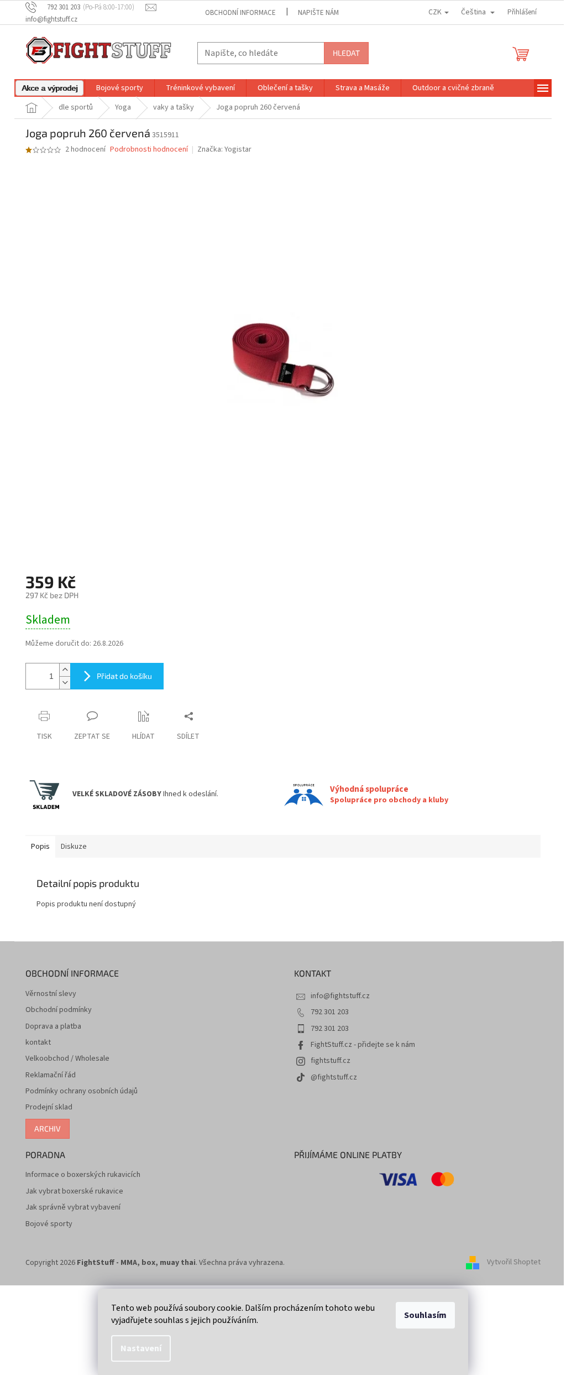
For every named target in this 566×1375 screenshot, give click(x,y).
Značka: (224, 149)
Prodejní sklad (48, 1107)
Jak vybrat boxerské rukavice (74, 1191)
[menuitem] (49, 88)
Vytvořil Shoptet (514, 1262)
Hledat (346, 53)
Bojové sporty (48, 1224)
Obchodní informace (240, 13)
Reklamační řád (50, 1075)
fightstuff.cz (330, 1060)
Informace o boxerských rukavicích (82, 1175)
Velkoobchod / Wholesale (67, 1059)
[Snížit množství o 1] (64, 682)
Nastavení (140, 1348)
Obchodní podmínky (58, 1010)
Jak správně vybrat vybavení (72, 1207)
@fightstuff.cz (334, 1077)
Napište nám (318, 13)
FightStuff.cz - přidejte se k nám (363, 1044)
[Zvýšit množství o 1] (64, 669)
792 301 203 (330, 1012)
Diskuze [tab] (74, 846)
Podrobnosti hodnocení (149, 149)
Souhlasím (425, 1315)
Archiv (47, 1128)
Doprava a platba (53, 1026)
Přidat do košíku (124, 676)
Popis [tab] (40, 846)
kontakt (38, 1042)
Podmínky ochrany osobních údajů (81, 1091)
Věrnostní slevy (50, 994)
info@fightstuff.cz (340, 996)
